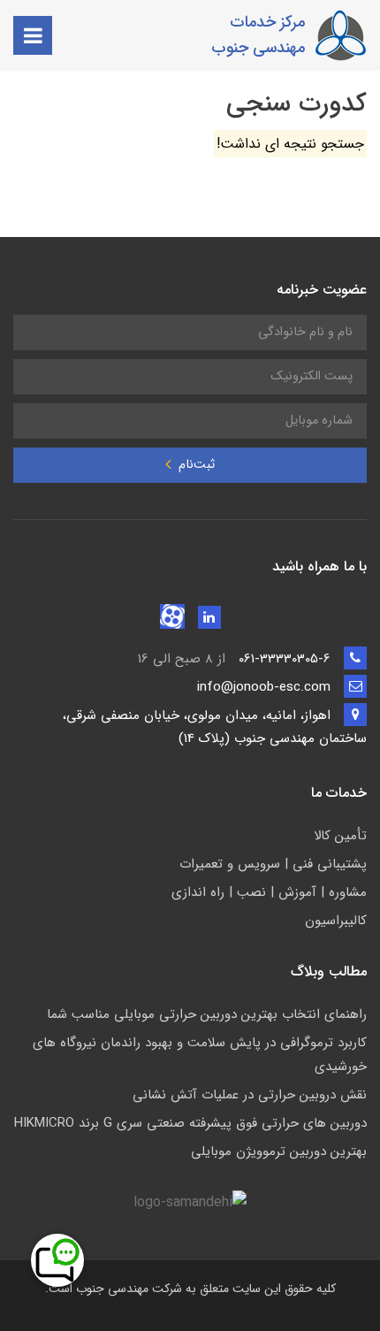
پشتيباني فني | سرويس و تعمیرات (273, 864)
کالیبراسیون (336, 920)
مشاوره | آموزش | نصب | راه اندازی (269, 892)
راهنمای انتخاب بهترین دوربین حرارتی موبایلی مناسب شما (207, 1014)
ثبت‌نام (195, 465)
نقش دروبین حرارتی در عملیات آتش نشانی (250, 1094)
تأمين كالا (340, 835)
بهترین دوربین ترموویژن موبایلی (279, 1151)
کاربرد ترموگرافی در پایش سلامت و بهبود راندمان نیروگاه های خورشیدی (200, 1054)
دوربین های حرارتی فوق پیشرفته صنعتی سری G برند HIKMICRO (190, 1123)
